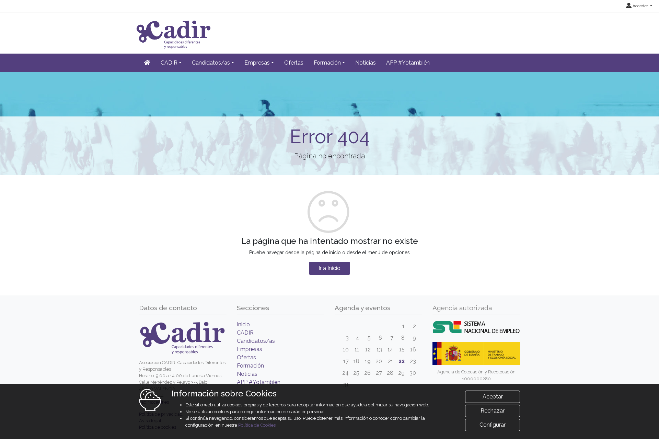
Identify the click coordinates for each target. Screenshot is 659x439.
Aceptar (493, 396)
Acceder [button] (640, 5)
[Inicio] (147, 63)
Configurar (492, 424)
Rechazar (493, 410)
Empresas (249, 349)
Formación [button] (327, 62)
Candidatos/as (256, 341)
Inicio (243, 324)
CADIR (245, 332)
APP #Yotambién (408, 62)
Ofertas (293, 62)
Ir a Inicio (329, 268)
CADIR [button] (169, 62)
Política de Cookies (257, 425)
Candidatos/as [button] (211, 62)
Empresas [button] (257, 62)
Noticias (365, 62)
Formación (250, 365)
